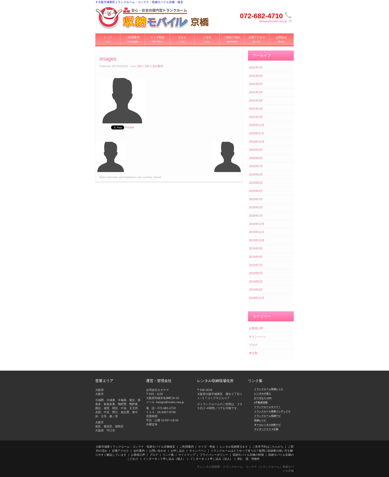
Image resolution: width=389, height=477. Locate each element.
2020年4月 (256, 191)
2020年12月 (256, 125)
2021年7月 (256, 67)
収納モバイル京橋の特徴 (248, 454)
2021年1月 (256, 117)
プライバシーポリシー (214, 454)
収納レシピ (260, 420)
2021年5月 (256, 84)
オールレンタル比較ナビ (267, 424)
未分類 (253, 353)
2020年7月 (256, 166)
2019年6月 (256, 273)
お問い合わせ (157, 450)
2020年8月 (256, 158)
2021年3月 (256, 100)
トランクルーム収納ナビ (267, 415)
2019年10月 (256, 240)
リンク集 (168, 454)
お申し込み (178, 450)
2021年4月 (256, 92)
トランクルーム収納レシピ (268, 389)
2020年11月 (256, 133)
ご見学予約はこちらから (267, 446)
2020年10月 (256, 141)
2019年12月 (256, 224)
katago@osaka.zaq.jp (273, 21)
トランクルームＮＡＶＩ (267, 406)
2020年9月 (256, 149)
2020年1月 (256, 215)
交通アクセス (120, 450)
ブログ (253, 345)
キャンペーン (257, 336)
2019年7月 (256, 265)
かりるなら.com (262, 398)
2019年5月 (256, 281)
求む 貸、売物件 (248, 458)
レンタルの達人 (262, 393)
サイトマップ (186, 454)
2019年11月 (256, 232)
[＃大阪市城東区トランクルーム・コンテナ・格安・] (152, 17)
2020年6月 (256, 174)
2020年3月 (256, 199)
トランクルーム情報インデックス (272, 411)
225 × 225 (143, 66)
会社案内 (158, 66)
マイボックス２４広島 (266, 429)
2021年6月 (256, 75)
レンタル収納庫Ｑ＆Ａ (234, 446)
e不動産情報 (261, 402)
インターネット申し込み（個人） (164, 458)
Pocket (129, 127)
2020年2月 (256, 207)
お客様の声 (256, 328)
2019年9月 (256, 248)
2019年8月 (256, 256)
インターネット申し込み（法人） (211, 458)
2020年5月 (256, 182)
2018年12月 (256, 297)
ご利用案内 (187, 446)
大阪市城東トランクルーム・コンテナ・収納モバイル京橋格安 (135, 446)
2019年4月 (256, 289)
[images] (122, 100)
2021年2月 (256, 108)
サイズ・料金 (206, 446)
